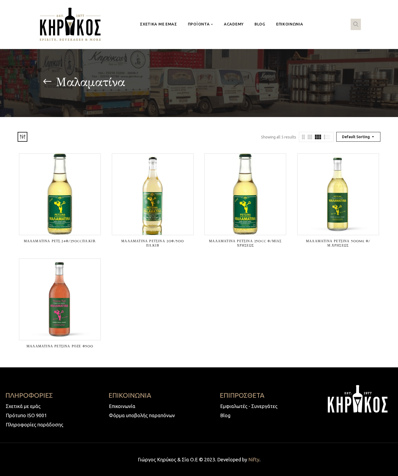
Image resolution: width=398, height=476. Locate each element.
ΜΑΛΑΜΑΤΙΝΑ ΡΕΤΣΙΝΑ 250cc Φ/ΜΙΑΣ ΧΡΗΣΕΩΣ (245, 243)
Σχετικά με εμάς (23, 406)
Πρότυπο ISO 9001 (26, 415)
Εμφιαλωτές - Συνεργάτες (249, 406)
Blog (225, 415)
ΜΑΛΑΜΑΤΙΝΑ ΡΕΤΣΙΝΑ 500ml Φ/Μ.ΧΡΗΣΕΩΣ (338, 243)
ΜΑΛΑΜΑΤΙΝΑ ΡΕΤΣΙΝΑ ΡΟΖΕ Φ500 (60, 346)
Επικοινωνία (122, 406)
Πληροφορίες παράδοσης (34, 424)
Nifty (253, 459)
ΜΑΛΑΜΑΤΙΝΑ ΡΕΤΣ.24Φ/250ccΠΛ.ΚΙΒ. (60, 241)
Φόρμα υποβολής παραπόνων (142, 415)
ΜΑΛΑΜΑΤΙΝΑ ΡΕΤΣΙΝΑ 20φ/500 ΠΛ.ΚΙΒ (152, 243)
